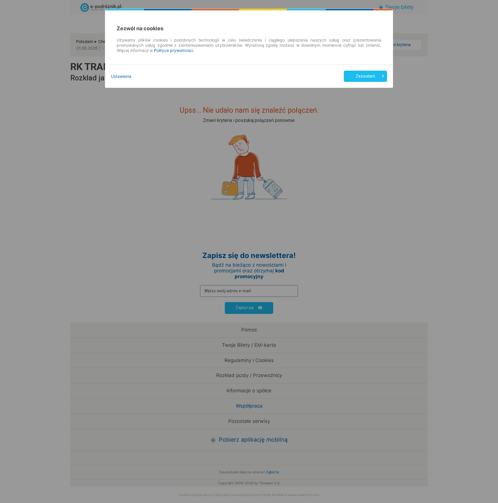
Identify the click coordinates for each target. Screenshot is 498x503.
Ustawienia (121, 76)
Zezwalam (365, 76)
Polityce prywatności (173, 50)
